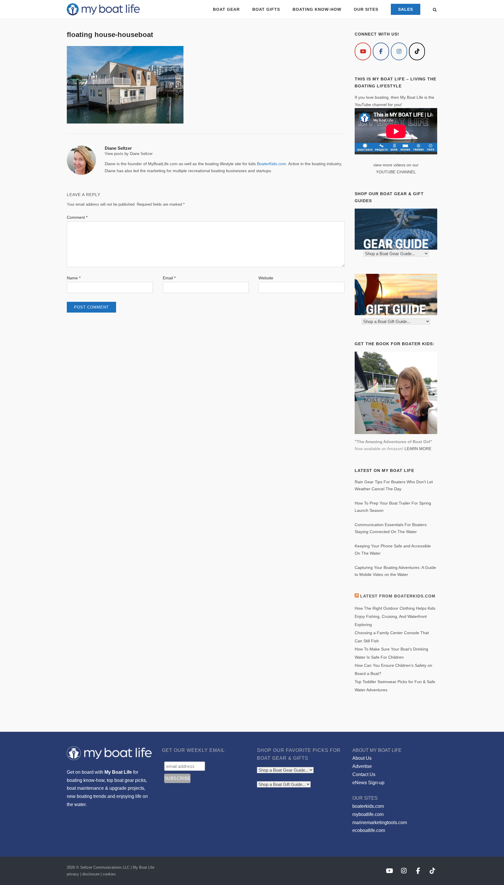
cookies (109, 874)
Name (73, 278)
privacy (73, 874)
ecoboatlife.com (368, 830)
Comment (77, 217)
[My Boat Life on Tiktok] (417, 51)
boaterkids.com (368, 806)
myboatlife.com (368, 814)
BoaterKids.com (271, 163)
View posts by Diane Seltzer (129, 153)
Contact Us (363, 774)
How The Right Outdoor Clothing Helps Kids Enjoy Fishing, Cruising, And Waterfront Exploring (395, 616)
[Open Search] (434, 10)
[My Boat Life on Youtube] (363, 51)
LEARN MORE (418, 448)
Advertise (362, 766)
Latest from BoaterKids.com (397, 596)
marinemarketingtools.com (379, 822)
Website (265, 278)
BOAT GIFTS (266, 9)
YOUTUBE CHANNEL (396, 172)
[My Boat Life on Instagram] (399, 51)
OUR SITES (366, 9)
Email (169, 278)
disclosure (90, 874)
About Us (362, 758)
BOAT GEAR (226, 9)
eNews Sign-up (368, 782)
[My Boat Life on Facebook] (381, 51)
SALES (405, 9)
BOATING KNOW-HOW (317, 9)
